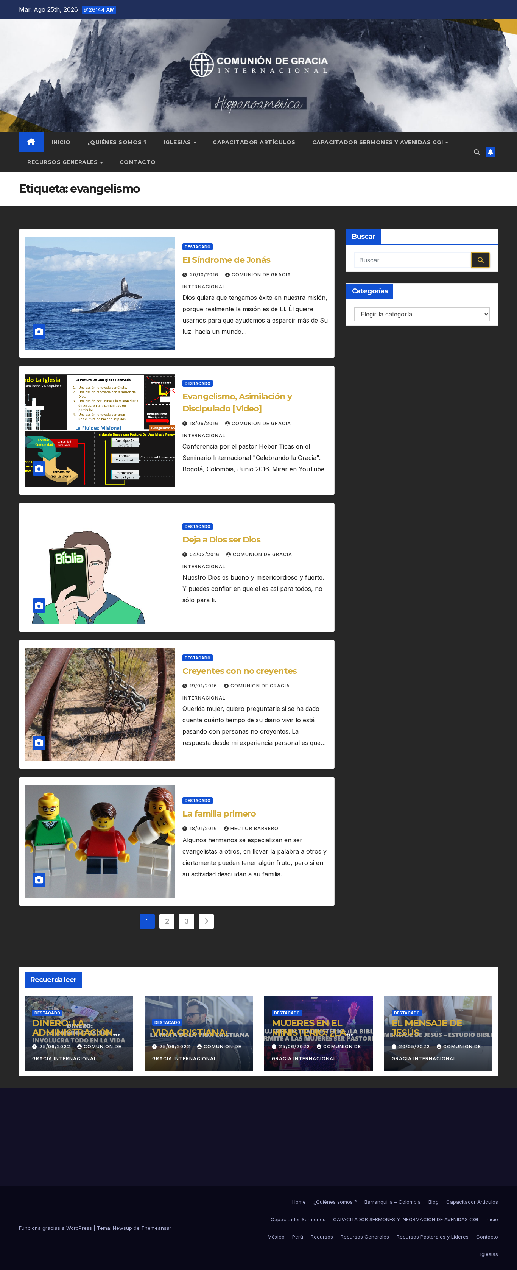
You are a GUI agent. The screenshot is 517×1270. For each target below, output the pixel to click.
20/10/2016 (205, 274)
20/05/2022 (415, 1046)
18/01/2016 (204, 828)
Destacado (197, 247)
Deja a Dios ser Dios (221, 539)
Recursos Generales (63, 162)
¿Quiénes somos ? (117, 142)
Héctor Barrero (254, 828)
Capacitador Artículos (254, 142)
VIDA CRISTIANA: (189, 1032)
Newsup (122, 1228)
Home (299, 1202)
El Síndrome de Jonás (226, 260)
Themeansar (156, 1228)
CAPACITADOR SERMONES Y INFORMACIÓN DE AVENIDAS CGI (405, 1219)
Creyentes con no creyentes (239, 671)
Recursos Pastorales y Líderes (433, 1237)
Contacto (138, 162)
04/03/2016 (205, 554)
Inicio (61, 142)
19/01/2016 (204, 686)
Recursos (322, 1237)
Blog (433, 1202)
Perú (297, 1237)
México (276, 1237)
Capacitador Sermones (298, 1219)
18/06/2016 (205, 423)
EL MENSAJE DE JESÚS (427, 1028)
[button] (477, 152)
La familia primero (219, 814)
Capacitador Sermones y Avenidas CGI (378, 142)
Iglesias (178, 142)
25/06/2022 (55, 1046)
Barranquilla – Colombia (392, 1202)
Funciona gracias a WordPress (56, 1228)
